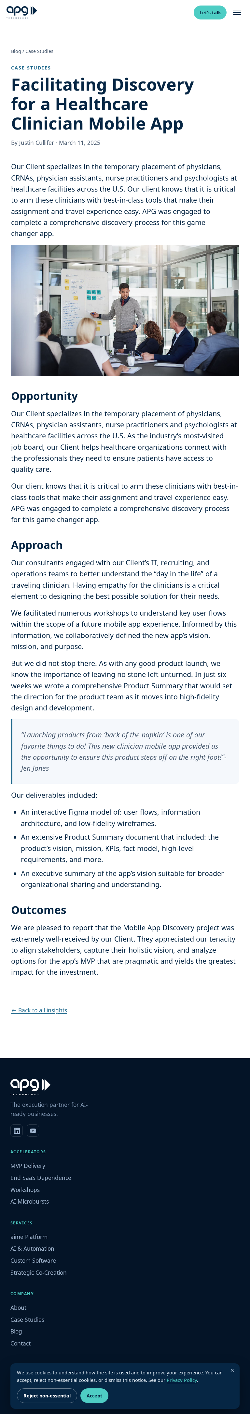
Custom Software (33, 1260)
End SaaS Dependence (40, 1178)
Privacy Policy (182, 1380)
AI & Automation (32, 1248)
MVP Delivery (27, 1166)
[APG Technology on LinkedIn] (16, 1130)
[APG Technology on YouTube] (33, 1130)
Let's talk (210, 12)
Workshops (25, 1190)
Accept (94, 1396)
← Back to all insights (39, 1010)
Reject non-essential (47, 1396)
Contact (20, 1343)
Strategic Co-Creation (38, 1272)
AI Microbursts (29, 1201)
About (18, 1307)
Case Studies (27, 1319)
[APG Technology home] (22, 12)
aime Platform (29, 1237)
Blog (16, 51)
